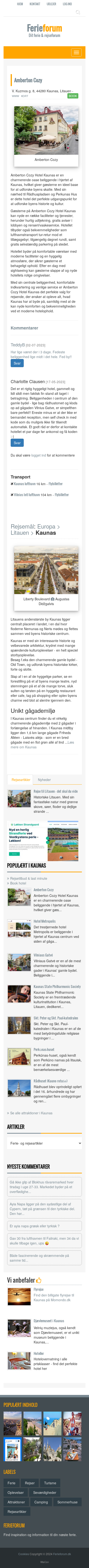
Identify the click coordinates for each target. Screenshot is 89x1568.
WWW (15, 96)
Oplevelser (16, 1492)
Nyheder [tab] (44, 779)
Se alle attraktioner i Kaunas (31, 1112)
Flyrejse (38, 1289)
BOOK (73, 96)
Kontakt (35, 4)
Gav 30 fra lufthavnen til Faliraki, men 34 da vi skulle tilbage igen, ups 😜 (44, 1240)
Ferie (44, 31)
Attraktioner (16, 1502)
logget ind (38, 455)
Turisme (50, 1483)
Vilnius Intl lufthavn (27, 494)
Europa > (48, 526)
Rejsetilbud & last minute (28, 878)
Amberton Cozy (44, 889)
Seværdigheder (44, 1492)
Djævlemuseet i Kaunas (49, 1320)
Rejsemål (22, 526)
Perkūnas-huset (44, 1049)
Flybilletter (56, 483)
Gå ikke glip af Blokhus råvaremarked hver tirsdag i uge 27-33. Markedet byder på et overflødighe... (42, 1187)
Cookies (23, 1554)
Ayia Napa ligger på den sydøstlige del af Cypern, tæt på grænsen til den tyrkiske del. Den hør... (42, 1209)
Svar (17, 363)
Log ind (67, 4)
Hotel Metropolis (45, 921)
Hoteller (39, 1353)
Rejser (30, 1483)
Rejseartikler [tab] (21, 779)
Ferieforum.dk (62, 1554)
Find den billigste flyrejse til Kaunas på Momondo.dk (54, 1297)
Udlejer (51, 4)
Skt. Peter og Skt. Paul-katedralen (56, 1017)
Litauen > (22, 532)
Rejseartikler (17, 1511)
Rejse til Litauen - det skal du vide (56, 791)
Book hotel (18, 883)
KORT (24, 96)
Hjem (20, 4)
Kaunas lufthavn (24, 483)
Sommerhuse (67, 1502)
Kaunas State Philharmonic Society (57, 986)
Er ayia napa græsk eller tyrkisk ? (35, 1226)
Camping (41, 1502)
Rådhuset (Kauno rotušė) (50, 1080)
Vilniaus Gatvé (43, 954)
